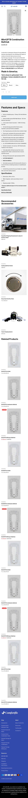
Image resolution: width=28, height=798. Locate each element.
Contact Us (18, 730)
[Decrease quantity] (3, 92)
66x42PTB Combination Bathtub (9, 702)
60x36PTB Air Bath (5, 470)
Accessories (4, 722)
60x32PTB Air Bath (5, 371)
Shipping (3, 761)
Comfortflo (3, 234)
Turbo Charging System (7, 331)
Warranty (3, 758)
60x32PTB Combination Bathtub (9, 404)
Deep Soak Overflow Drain (7, 298)
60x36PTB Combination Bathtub (9, 503)
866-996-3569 (4, 756)
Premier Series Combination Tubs (5, 734)
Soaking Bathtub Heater (7, 265)
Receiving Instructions (6, 768)
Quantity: (3, 89)
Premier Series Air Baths (5, 730)
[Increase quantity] (9, 92)
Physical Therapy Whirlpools (5, 747)
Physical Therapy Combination (5, 743)
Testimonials (18, 728)
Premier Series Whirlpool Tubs (4, 726)
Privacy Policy (4, 770)
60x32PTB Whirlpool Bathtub (8, 437)
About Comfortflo (19, 722)
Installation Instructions (4, 764)
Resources (18, 725)
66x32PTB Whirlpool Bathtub (8, 636)
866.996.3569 (10, 68)
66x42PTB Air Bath (6, 669)
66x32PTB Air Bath (5, 569)
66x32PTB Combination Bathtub (9, 603)
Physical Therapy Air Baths (6, 739)
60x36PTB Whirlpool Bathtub (8, 536)
